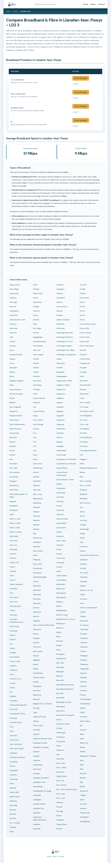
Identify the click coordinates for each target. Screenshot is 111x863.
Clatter (12, 648)
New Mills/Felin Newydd (65, 685)
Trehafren (83, 677)
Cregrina (13, 696)
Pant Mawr (60, 759)
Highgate (36, 660)
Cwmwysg (13, 779)
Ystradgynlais (85, 821)
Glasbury (36, 512)
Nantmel (59, 676)
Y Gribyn (83, 795)
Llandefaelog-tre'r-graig (42, 791)
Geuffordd (37, 481)
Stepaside (83, 560)
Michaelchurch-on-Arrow (65, 619)
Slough (82, 533)
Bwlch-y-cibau (15, 519)
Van (81, 725)
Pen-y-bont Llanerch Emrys (66, 789)
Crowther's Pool (16, 722)
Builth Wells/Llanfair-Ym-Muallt (19, 495)
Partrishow (60, 772)
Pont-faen (83, 420)
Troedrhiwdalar (85, 699)
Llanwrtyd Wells (62, 519)
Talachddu (83, 577)
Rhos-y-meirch (85, 485)
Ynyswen (83, 808)
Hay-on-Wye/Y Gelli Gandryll (43, 625)
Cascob (13, 580)
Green (35, 555)
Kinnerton (36, 699)
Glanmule (36, 507)
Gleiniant (36, 529)
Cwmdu (12, 766)
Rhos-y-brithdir (85, 481)
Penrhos (83, 293)
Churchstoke (14, 626)
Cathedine (13, 589)
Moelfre (59, 645)
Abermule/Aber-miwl (17, 320)
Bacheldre (13, 368)
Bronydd (13, 446)
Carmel (12, 567)
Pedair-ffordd (61, 776)
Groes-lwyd (37, 564)
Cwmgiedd (14, 770)
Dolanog (13, 827)
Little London (38, 725)
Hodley (35, 669)
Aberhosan (14, 315)
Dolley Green (38, 293)
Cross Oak (13, 709)
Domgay (36, 307)
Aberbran (13, 298)
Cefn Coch (14, 602)
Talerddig (83, 581)
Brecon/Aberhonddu (17, 424)
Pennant (59, 829)
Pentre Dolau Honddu (88, 324)
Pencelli (59, 807)
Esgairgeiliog (37, 337)
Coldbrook (13, 670)
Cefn (11, 593)
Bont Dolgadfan (15, 407)
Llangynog (60, 424)
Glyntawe (36, 547)
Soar (81, 542)
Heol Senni (37, 647)
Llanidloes (60, 433)
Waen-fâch (84, 743)
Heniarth (36, 643)
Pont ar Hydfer (85, 402)
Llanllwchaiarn (61, 450)
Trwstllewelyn (85, 704)
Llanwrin (59, 506)
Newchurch (60, 711)
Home (85, 4)
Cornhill (12, 683)
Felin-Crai (36, 350)
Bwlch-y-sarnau (15, 532)
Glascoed (36, 516)
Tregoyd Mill (84, 669)
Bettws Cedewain (16, 394)
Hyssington (37, 686)
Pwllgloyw (83, 459)
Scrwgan (83, 525)
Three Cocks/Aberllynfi (88, 608)
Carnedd (13, 571)
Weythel (83, 773)
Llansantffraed (61, 468)
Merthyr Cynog (62, 615)
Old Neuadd (60, 733)
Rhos (81, 477)
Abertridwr (14, 328)
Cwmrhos (13, 775)
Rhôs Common (85, 503)
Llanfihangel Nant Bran (64, 333)
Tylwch (82, 712)
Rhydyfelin (83, 499)
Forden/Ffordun (39, 411)
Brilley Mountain (15, 429)
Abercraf (13, 307)
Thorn (82, 603)
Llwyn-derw (60, 558)
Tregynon (83, 673)
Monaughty (60, 654)
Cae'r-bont (14, 541)
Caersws (13, 554)
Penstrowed (84, 298)
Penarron (59, 802)
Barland (12, 372)
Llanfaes (59, 315)
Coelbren (13, 666)
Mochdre (59, 641)
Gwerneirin (37, 594)
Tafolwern (83, 564)
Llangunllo (60, 407)
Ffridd (35, 394)
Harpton (36, 616)
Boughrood (14, 411)
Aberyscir (13, 333)
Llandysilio (37, 829)
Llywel (58, 571)
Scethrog (83, 520)
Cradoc (12, 687)
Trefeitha (83, 660)
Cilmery (12, 635)
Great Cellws (38, 551)
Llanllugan (60, 446)
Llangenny (60, 398)
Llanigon (59, 442)
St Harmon (84, 547)
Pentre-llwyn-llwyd (87, 346)
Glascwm (36, 520)
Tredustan (83, 647)
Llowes (59, 549)
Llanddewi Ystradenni (41, 778)
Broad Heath (14, 433)
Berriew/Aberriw (15, 389)
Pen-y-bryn (60, 794)
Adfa (11, 337)
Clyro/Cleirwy (15, 657)
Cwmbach (13, 753)
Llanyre (59, 532)
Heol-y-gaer (37, 651)
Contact (101, 4)
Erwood (36, 333)
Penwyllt (83, 350)
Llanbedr (36, 752)
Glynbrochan (37, 538)
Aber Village (14, 289)
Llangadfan (60, 372)
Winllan (82, 786)
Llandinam (36, 813)
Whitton (83, 778)
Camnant (13, 558)
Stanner (83, 551)
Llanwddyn (60, 497)
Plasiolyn (83, 389)
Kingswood (37, 695)
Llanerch (59, 302)
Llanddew (36, 773)
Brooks (12, 450)
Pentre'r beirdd (85, 333)
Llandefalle (37, 795)
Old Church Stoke (62, 724)
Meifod (58, 606)
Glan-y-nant (37, 494)
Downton (36, 311)
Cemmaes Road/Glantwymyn (16, 620)
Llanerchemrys (61, 307)
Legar (35, 712)
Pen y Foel (60, 781)
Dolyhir (35, 298)
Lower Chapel (61, 576)
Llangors (59, 402)
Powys (15, 11)
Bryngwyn (13, 481)
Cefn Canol (14, 597)
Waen (82, 734)
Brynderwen (14, 477)
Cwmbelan (13, 762)
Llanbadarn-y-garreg (41, 747)
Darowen (13, 788)
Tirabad (82, 612)
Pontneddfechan (86, 437)
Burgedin (13, 501)
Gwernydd (37, 603)
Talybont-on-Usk (86, 590)
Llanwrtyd (60, 514)
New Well (59, 693)
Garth (35, 455)
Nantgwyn (60, 672)
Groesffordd (37, 568)
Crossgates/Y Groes (17, 714)
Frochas (36, 429)
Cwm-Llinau (14, 740)
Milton (58, 637)
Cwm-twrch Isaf (16, 744)
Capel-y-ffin (14, 562)
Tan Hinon (83, 599)
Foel (34, 407)
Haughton (36, 621)
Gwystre (36, 608)
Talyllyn (82, 594)
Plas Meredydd (85, 385)
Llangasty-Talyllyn (63, 385)
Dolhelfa (36, 289)
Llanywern (60, 536)
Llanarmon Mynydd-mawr (42, 739)
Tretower (83, 691)
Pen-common (61, 785)
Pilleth (82, 376)
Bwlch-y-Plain (15, 528)
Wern (82, 760)
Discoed (13, 810)
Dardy (12, 783)
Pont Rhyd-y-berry (87, 411)
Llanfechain (60, 328)
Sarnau (82, 512)
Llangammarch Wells (64, 381)
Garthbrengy (37, 468)
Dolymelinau (37, 302)
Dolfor (35, 285)
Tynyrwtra (83, 717)
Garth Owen (37, 464)
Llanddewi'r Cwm (39, 782)
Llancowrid (37, 769)
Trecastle (83, 634)
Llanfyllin (59, 368)
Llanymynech (61, 528)
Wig (81, 782)
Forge (35, 416)
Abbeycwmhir (15, 285)
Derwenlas (13, 805)
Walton (82, 747)
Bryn (11, 459)
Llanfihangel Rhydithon (64, 337)
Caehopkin (13, 549)
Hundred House (39, 677)
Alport (12, 350)
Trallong (83, 616)
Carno (12, 576)
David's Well (14, 792)
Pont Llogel (84, 407)
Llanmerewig (61, 455)
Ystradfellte (84, 817)
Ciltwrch (13, 639)
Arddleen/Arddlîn (16, 355)
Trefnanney (84, 664)
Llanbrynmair (37, 765)
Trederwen (84, 638)
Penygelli (83, 368)
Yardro (82, 800)
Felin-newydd (38, 355)
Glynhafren (37, 542)
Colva (12, 674)
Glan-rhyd (36, 490)
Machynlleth (60, 584)
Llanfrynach (60, 363)
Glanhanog (37, 503)
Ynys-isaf (83, 804)
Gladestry (36, 485)
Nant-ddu (60, 663)
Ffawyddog (37, 385)
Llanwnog (59, 501)
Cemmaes (13, 615)
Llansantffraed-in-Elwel (65, 480)
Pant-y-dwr (60, 763)
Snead (82, 538)
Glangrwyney (38, 499)
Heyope (36, 656)
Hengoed (36, 638)
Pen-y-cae (60, 798)
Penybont (83, 355)
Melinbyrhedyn (61, 610)
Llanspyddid (60, 488)
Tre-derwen (84, 625)
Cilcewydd (13, 631)
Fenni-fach (37, 381)
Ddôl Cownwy (15, 797)
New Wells (60, 698)
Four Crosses (38, 420)
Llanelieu (59, 293)
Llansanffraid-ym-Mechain (66, 464)
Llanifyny (59, 437)
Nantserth (60, 680)
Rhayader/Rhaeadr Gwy (88, 468)
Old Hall (59, 728)
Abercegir (13, 302)
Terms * (76, 84)
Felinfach (36, 376)
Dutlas (35, 315)
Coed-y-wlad (15, 661)
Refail (82, 464)
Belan (12, 385)
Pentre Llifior (84, 328)
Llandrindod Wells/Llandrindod (39, 818)
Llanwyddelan (61, 523)
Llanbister (36, 760)
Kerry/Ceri (36, 691)
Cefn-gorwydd (15, 606)
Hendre (35, 634)
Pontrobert (84, 442)
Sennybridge (84, 529)
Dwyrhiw (36, 320)
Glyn (34, 533)
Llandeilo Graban (39, 804)
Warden (83, 752)
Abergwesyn (14, 311)
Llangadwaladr (61, 376)
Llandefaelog (38, 786)
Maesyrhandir (61, 597)
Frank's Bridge (38, 424)
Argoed (12, 359)
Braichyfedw (14, 420)
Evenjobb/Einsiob (39, 341)
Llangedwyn (60, 394)
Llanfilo (59, 359)
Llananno (36, 734)
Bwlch (12, 514)
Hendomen (37, 629)
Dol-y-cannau (15, 823)
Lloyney (59, 554)
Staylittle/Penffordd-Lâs (89, 555)
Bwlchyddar (14, 536)
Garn (35, 450)
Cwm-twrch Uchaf (16, 749)
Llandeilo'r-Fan (38, 808)
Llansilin (59, 484)
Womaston (84, 791)
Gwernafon (37, 590)
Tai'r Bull (83, 568)
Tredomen (83, 643)
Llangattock (60, 389)
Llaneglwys (60, 289)
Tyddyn (82, 708)
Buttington (14, 510)
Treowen (83, 686)
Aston (12, 363)
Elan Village (37, 328)
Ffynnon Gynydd (39, 398)
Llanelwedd (60, 298)
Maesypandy (61, 593)
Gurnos (35, 581)
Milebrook (60, 628)
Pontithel (83, 433)
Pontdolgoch (84, 429)
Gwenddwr (37, 586)
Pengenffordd (61, 824)
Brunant (12, 455)
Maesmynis (60, 589)
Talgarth (83, 586)
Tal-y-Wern (84, 573)
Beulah (12, 398)
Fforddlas (36, 389)
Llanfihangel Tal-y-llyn (64, 341)
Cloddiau (13, 653)
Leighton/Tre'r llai (39, 717)
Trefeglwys (84, 656)
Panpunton (60, 750)
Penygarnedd (85, 363)
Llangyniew (60, 420)
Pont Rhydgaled (85, 416)
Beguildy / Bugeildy (17, 381)
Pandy (58, 746)
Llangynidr (60, 416)
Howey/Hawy (38, 673)
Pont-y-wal (84, 424)
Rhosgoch (83, 490)
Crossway (13, 718)
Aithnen (12, 341)
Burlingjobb (14, 506)
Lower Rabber (61, 580)
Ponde (82, 398)
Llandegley (37, 800)
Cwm (11, 727)
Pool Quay (83, 446)
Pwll (81, 455)
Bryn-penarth (15, 472)
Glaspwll (36, 525)
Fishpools (36, 402)
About (93, 4)
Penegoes (60, 820)
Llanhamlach (60, 429)
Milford (58, 632)
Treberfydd (84, 629)
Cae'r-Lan (13, 545)
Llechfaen (60, 545)
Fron (34, 433)
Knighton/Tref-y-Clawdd (42, 704)
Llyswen (59, 567)
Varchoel (83, 730)
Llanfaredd (60, 324)
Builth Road (14, 490)
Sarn (81, 507)
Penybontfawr (85, 359)
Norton (59, 720)
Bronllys (12, 442)
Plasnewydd (84, 394)
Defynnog (13, 801)
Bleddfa (12, 402)
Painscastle (60, 741)
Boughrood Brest (16, 416)
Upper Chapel (85, 721)
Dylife (35, 324)
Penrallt (82, 289)
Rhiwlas (82, 472)
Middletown (60, 624)
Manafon (59, 602)
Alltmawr (13, 346)
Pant (58, 754)
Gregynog (36, 560)
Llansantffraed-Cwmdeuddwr (62, 473)
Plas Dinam (84, 381)
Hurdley (36, 682)
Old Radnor (60, 737)
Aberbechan (14, 293)
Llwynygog (60, 562)
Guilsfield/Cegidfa (39, 577)
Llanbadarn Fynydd (40, 743)
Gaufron (36, 472)
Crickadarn (14, 701)
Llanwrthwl (60, 510)
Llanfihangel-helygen (64, 346)
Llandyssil (60, 285)
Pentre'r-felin (85, 337)
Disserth (13, 814)
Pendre (59, 816)
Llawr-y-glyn (61, 541)
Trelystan (83, 682)
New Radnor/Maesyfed (64, 689)
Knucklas (36, 708)
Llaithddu (36, 730)
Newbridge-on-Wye (63, 702)
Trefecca (83, 651)
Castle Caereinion (16, 584)
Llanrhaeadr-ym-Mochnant (66, 459)
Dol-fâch (13, 818)
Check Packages (80, 78)
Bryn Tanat (14, 468)
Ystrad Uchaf (84, 813)
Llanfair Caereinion (63, 320)
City (11, 644)
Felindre (36, 359)
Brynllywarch (14, 485)
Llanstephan (60, 493)
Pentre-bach (84, 341)
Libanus (36, 721)
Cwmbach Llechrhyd (17, 757)
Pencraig (59, 811)
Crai (11, 692)
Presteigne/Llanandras (88, 450)
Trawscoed (84, 621)
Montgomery (61, 658)
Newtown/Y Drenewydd (65, 715)
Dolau (12, 831)
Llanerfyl (59, 311)
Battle (12, 376)
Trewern (83, 695)
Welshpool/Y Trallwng (88, 756)
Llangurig (59, 411)
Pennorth (83, 285)
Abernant (13, 324)
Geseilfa (36, 477)
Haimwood (37, 612)
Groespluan (37, 573)
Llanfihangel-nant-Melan (65, 350)
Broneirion (13, 437)
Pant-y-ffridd (61, 768)
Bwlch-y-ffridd (15, 523)
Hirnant (35, 664)
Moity (58, 650)
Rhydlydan (83, 494)
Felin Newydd (38, 346)
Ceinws (12, 610)
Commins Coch (15, 679)
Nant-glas (60, 667)
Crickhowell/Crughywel (18, 705)
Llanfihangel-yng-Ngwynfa (66, 355)
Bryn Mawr (13, 464)
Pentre (82, 302)
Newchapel (60, 706)
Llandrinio (36, 824)
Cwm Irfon (13, 736)
